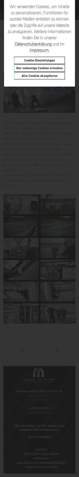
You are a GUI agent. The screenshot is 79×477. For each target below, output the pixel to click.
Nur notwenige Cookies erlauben (39, 68)
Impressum (39, 50)
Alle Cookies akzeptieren (40, 76)
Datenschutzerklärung (33, 44)
